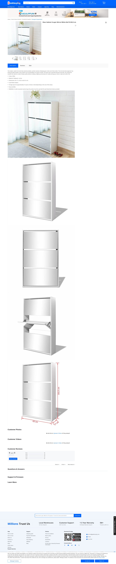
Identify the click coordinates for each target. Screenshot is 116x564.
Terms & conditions (49, 533)
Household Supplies (26, 19)
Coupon (40, 6)
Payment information (31, 535)
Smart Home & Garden (16, 19)
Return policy (48, 535)
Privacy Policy (102, 557)
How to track (10, 535)
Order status (10, 545)
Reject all (101, 561)
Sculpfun (81, 551)
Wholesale (28, 537)
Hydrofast (18, 551)
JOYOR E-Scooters (50, 551)
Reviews (22, 65)
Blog (53, 6)
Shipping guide (29, 533)
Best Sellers (21, 6)
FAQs (9, 543)
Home (9, 19)
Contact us (10, 539)
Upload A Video (58, 443)
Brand (28, 6)
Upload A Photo (58, 433)
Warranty (10, 541)
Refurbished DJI (61, 6)
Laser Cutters (88, 551)
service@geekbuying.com (93, 534)
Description (13, 65)
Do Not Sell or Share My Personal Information (52, 544)
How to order (10, 533)
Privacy (47, 537)
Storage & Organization (37, 19)
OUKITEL (102, 551)
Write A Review (13, 458)
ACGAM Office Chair (39, 551)
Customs (47, 541)
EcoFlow (64, 551)
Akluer (23, 551)
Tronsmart (58, 551)
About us (10, 537)
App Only (46, 6)
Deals (33, 6)
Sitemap (9, 547)
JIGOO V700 (10, 551)
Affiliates (28, 541)
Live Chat (90, 539)
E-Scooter (96, 551)
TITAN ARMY (30, 551)
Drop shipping (29, 539)
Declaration (47, 539)
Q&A (30, 65)
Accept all (87, 561)
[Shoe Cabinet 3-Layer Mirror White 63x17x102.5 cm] (16, 58)
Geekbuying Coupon (73, 551)
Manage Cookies (14, 561)
